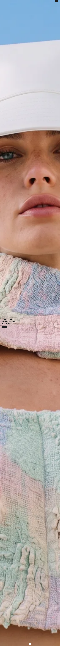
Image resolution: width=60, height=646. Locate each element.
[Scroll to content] (30, 644)
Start (4, 326)
